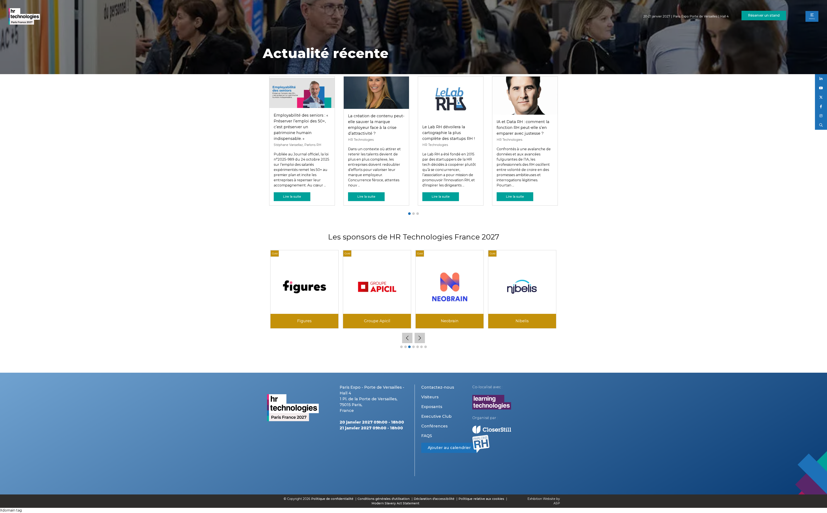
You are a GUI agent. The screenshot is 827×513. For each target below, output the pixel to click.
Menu (812, 18)
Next (420, 338)
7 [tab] (425, 347)
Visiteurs (429, 397)
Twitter (821, 97)
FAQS (426, 435)
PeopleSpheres (304, 321)
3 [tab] (417, 213)
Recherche (821, 125)
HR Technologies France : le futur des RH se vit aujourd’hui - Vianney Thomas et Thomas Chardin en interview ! (449, 127)
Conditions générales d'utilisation (384, 499)
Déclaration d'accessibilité (434, 499)
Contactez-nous (437, 387)
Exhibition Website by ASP (543, 501)
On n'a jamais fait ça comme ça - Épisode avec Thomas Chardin (376, 127)
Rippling (449, 321)
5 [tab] (417, 347)
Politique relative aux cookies (481, 499)
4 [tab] (413, 347)
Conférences (434, 426)
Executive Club (436, 416)
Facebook (821, 106)
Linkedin (821, 78)
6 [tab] (421, 347)
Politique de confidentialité (332, 499)
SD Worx (522, 321)
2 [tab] (413, 213)
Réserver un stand (764, 15)
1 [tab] (409, 213)
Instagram (821, 115)
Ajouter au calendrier (449, 447)
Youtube (821, 88)
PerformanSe (377, 321)
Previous (407, 338)
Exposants (431, 406)
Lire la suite (292, 197)
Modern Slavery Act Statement (395, 503)
